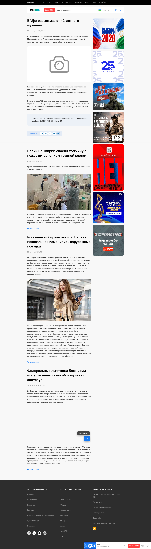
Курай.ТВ (102, 2)
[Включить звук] (87, 438)
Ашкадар (78, 2)
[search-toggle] (120, 10)
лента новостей (63, 10)
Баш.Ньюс (31, 494)
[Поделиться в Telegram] (54, 133)
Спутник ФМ (46, 2)
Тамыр (86, 2)
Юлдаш (56, 2)
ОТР (61, 536)
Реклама (31, 526)
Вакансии (31, 505)
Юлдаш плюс (67, 2)
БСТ (38, 2)
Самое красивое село (102, 507)
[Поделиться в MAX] (42, 133)
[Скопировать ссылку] (58, 133)
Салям (94, 2)
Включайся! (97, 518)
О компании (32, 500)
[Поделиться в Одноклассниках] (50, 133)
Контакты (31, 510)
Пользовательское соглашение (40, 515)
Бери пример (98, 513)
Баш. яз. (106, 10)
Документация (33, 521)
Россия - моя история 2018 (104, 523)
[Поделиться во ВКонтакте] (46, 133)
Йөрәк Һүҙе (98, 502)
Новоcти (30, 2)
